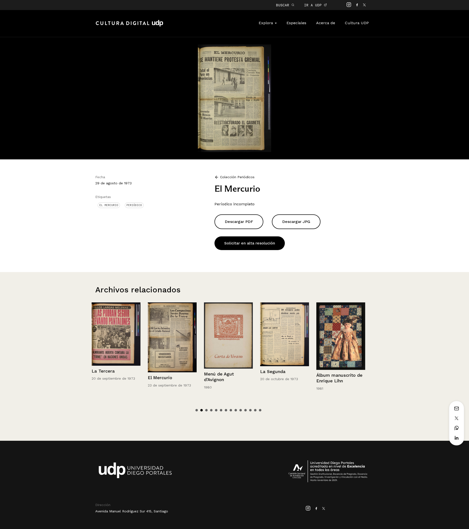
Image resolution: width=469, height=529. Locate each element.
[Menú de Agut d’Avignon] (172, 335)
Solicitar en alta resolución (249, 243)
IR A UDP (314, 5)
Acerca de (325, 23)
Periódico (134, 205)
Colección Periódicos (237, 177)
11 (245, 410)
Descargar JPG (296, 221)
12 (250, 410)
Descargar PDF (239, 221)
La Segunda (216, 371)
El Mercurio (108, 205)
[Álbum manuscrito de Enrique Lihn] (284, 336)
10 (240, 410)
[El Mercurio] (234, 98)
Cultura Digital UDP (129, 26)
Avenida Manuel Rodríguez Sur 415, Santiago (131, 511)
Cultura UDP (357, 23)
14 (260, 410)
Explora (266, 23)
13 (255, 410)
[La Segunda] (228, 334)
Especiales (296, 23)
